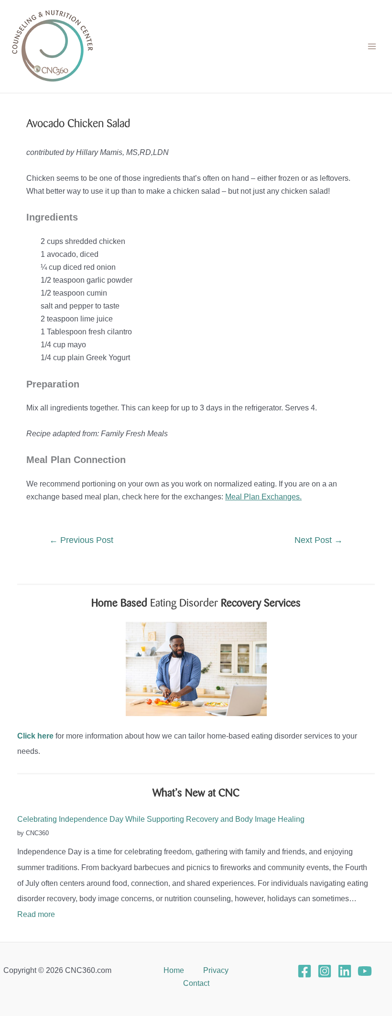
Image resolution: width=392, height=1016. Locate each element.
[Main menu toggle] (371, 46)
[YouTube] (365, 971)
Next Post (318, 540)
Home (173, 970)
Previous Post (81, 540)
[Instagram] (324, 971)
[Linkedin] (345, 971)
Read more (36, 914)
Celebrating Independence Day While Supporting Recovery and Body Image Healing (161, 819)
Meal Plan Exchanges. (263, 496)
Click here (35, 735)
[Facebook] (304, 971)
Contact (196, 983)
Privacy (216, 970)
